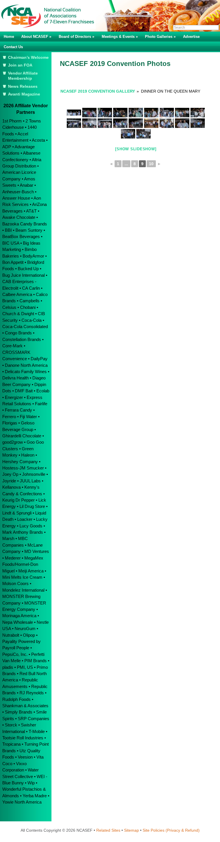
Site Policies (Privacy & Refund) (171, 830)
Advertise (191, 36)
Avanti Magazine (24, 94)
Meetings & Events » (120, 36)
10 (151, 163)
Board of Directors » (76, 36)
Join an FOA (20, 65)
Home (9, 36)
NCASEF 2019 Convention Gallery (97, 91)
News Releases (23, 86)
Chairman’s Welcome (28, 57)
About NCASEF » (36, 36)
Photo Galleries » (160, 36)
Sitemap (131, 830)
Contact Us (13, 47)
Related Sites (108, 830)
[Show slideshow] (135, 149)
